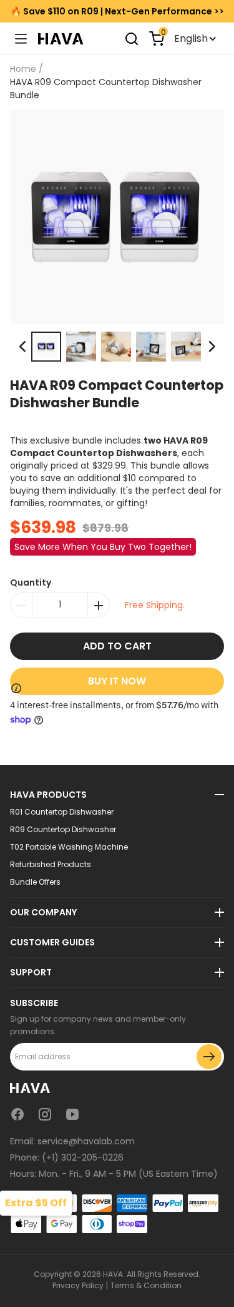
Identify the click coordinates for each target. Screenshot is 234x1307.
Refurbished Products (50, 865)
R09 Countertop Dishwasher (63, 830)
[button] (211, 346)
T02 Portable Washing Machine (69, 847)
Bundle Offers (35, 882)
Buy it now (117, 681)
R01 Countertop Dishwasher (62, 812)
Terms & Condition (146, 1285)
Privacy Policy (78, 1285)
